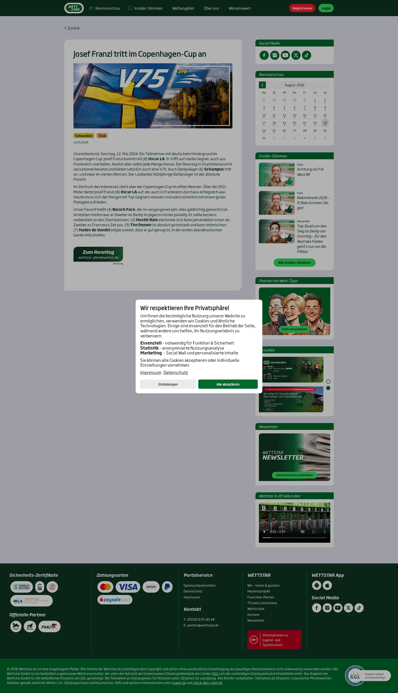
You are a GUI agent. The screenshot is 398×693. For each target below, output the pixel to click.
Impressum (150, 372)
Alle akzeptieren (228, 384)
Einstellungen (168, 384)
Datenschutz (176, 372)
